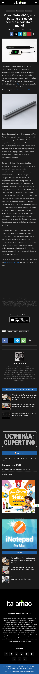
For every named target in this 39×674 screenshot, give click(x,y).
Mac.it (30, 668)
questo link (21, 622)
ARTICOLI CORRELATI (12, 389)
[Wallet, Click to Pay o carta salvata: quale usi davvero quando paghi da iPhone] (6, 397)
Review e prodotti (20, 10)
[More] (33, 34)
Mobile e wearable (10, 10)
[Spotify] (32, 654)
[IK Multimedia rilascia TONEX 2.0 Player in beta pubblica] (6, 415)
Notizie (25, 668)
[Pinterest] (29, 34)
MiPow (17, 84)
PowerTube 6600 (23, 90)
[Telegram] (20, 34)
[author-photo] (19, 361)
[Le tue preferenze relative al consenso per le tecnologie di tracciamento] (37, 505)
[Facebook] (11, 34)
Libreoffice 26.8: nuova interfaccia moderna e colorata (19, 459)
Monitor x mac (7, 474)
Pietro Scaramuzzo (14, 29)
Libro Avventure (11, 668)
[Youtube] (25, 659)
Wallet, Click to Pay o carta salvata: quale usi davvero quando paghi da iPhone (24, 397)
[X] (16, 34)
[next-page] (6, 422)
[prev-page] (3, 422)
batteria (10, 331)
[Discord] (6, 654)
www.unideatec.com (11, 262)
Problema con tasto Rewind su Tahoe (16, 469)
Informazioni (21, 666)
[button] (3, 2)
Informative (31, 671)
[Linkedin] (21, 654)
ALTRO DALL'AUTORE (26, 389)
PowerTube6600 (23, 331)
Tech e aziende (28, 10)
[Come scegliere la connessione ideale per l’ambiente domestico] (6, 406)
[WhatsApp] (25, 34)
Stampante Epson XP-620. (11, 465)
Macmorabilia (7, 666)
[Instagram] (16, 654)
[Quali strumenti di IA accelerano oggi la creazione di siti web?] (5, 579)
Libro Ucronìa (30, 666)
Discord (19, 668)
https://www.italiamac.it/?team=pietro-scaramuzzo (19, 366)
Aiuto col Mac (20, 453)
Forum (14, 666)
